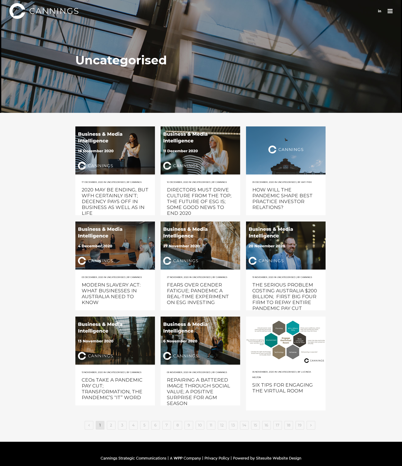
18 (288, 425)
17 (277, 425)
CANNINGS (136, 182)
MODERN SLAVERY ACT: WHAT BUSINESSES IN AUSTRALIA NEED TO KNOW (111, 293)
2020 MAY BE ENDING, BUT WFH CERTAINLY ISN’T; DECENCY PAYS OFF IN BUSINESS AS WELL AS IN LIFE (115, 201)
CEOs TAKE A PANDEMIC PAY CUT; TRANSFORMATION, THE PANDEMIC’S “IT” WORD (112, 388)
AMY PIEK (306, 182)
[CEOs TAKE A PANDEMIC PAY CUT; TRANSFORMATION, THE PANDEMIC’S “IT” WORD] (115, 341)
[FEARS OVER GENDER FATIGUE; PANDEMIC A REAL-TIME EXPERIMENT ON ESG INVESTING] (200, 246)
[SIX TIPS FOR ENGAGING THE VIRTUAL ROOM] (286, 341)
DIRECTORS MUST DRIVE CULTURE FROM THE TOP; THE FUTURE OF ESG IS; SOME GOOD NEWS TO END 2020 (199, 201)
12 (222, 425)
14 (244, 425)
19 (300, 425)
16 (266, 425)
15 (255, 425)
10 (200, 425)
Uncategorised (116, 182)
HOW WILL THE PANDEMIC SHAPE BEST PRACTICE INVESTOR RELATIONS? (282, 198)
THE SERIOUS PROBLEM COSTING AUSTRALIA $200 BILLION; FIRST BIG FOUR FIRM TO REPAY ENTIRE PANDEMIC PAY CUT (284, 296)
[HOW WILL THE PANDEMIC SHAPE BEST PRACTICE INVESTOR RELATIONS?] (286, 150)
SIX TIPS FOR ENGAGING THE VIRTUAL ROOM (282, 388)
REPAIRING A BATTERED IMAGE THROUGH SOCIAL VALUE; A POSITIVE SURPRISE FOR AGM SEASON (198, 391)
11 (211, 425)
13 (233, 425)
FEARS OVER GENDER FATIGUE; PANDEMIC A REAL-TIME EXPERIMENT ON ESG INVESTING (198, 293)
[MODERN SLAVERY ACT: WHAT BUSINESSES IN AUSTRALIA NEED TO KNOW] (115, 246)
